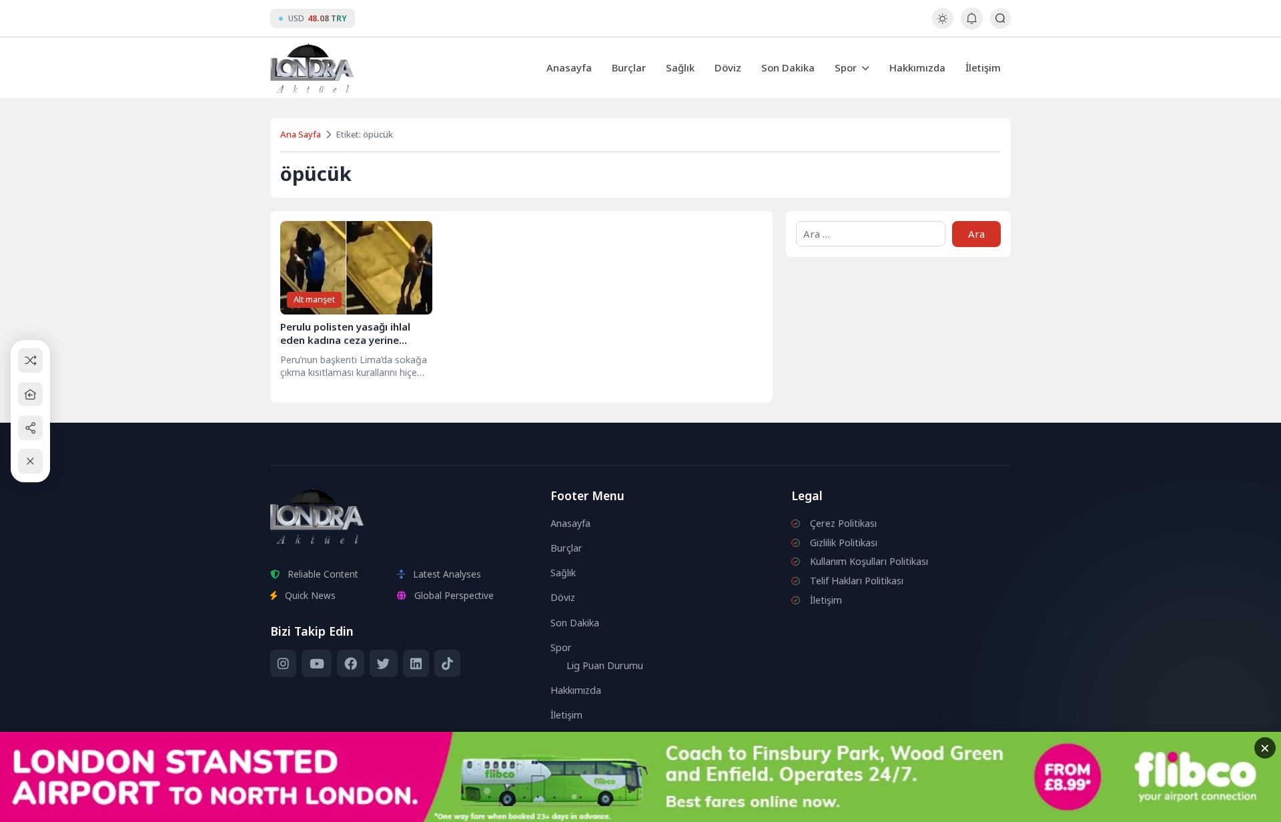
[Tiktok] (447, 664)
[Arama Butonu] (1000, 18)
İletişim (983, 67)
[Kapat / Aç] (30, 461)
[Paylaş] (30, 427)
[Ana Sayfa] (30, 394)
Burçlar (629, 67)
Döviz (728, 67)
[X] (383, 664)
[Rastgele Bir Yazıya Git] (30, 361)
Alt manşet (314, 299)
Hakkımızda (917, 67)
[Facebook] (350, 664)
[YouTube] (316, 664)
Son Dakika (788, 67)
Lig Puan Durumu (604, 665)
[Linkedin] (416, 664)
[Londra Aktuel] (312, 68)
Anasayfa (569, 67)
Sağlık (680, 67)
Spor (846, 67)
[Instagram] (283, 664)
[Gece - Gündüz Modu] (942, 25)
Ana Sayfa (300, 134)
